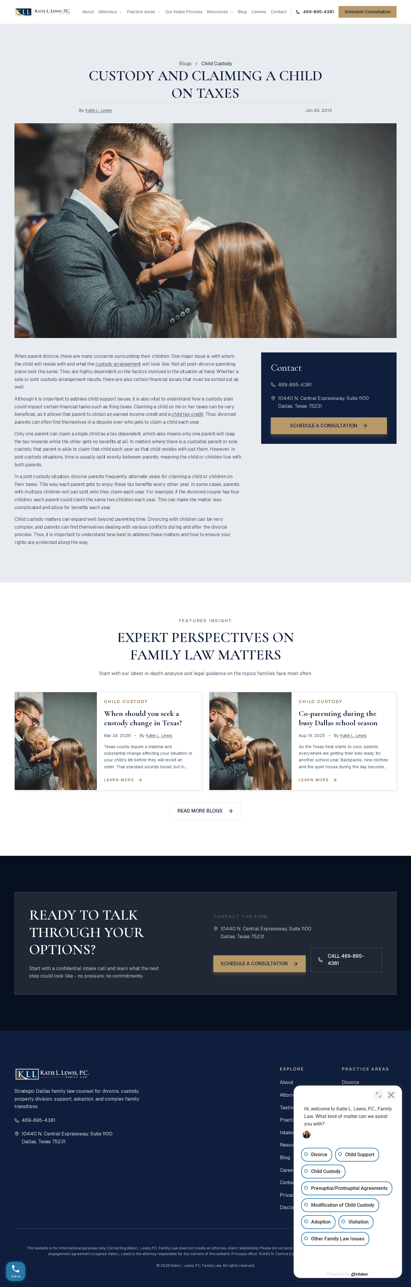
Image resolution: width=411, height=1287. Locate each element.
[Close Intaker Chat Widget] (391, 1095)
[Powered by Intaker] (360, 1274)
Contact (278, 12)
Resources (217, 12)
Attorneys (107, 12)
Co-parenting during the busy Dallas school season (338, 718)
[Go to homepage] (42, 12)
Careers (258, 12)
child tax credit (187, 414)
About (88, 12)
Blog (242, 12)
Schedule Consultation (368, 11)
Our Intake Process (183, 12)
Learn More (119, 780)
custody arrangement (118, 364)
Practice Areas (141, 12)
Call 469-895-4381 (346, 959)
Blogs (185, 63)
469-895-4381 (295, 384)
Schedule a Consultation (323, 425)
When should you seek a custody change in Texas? (143, 718)
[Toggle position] (378, 1095)
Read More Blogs (200, 811)
